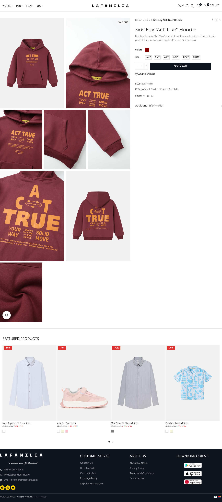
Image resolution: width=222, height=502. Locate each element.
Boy (171, 89)
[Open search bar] (187, 5)
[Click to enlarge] (6, 315)
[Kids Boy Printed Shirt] (192, 383)
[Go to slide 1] (109, 441)
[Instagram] (7, 487)
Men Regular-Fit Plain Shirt (16, 423)
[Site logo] (110, 6)
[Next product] (220, 20)
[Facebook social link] (144, 96)
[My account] (192, 5)
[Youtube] (13, 487)
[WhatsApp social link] (152, 96)
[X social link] (148, 96)
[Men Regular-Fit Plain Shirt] (29, 383)
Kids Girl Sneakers (66, 423)
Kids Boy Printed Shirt (176, 423)
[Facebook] (2, 487)
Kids (147, 20)
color (138, 50)
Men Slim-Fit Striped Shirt (124, 423)
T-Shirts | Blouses (158, 89)
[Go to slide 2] (112, 441)
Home (138, 20)
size (137, 57)
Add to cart (180, 66)
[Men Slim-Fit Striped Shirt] (138, 383)
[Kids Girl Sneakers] (84, 383)
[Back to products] (216, 20)
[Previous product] (212, 20)
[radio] (147, 50)
